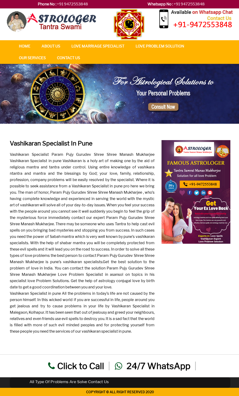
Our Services (32, 58)
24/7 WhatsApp (157, 366)
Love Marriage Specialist (97, 46)
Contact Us (68, 58)
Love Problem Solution (160, 46)
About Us (51, 46)
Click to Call (80, 366)
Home (24, 46)
